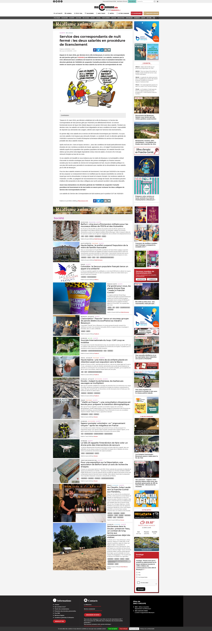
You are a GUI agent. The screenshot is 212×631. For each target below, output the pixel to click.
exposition (91, 478)
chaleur (122, 558)
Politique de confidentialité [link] (147, 628)
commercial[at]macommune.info (93, 610)
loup (105, 350)
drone (83, 453)
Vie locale (69, 33)
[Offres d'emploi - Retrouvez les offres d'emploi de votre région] (146, 154)
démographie (85, 414)
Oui (139, 572)
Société (62, 33)
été (113, 307)
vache (116, 564)
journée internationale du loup (95, 350)
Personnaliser (134, 629)
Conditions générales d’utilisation (64, 617)
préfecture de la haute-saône (106, 257)
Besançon (84, 316)
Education (92, 222)
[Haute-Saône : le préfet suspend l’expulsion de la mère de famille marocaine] (66, 249)
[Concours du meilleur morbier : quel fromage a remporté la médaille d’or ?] (146, 233)
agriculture (110, 558)
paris (114, 517)
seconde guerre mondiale (107, 478)
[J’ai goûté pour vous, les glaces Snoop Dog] (79, 289)
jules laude (127, 515)
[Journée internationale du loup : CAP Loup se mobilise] (66, 344)
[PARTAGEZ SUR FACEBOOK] (94, 50)
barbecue (84, 393)
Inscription (141, 279)
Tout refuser (123, 629)
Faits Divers (98, 379)
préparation (97, 236)
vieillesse (96, 414)
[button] (154, 1)
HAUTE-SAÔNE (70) (86, 243)
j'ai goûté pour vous (125, 307)
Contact (57, 604)
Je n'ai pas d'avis (142, 577)
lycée (86, 236)
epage (127, 558)
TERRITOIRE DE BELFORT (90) (89, 460)
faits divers (90, 393)
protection (110, 350)
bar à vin (110, 513)
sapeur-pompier (108, 433)
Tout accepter (112, 629)
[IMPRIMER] (109, 50)
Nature (90, 338)
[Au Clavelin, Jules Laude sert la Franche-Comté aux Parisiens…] (79, 491)
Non (139, 574)
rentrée (104, 236)
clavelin (122, 513)
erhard (109, 307)
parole (88, 331)
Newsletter (59, 621)
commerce (110, 515)
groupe (83, 331)
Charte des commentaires (62, 609)
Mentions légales (59, 615)
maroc (89, 257)
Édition (108, 10)
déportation (84, 478)
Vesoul (83, 357)
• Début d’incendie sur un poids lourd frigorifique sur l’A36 (144, 67)
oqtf (97, 257)
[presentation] (135, 426)
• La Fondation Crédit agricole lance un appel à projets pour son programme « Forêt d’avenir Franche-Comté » (146, 92)
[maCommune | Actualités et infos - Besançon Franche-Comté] (106, 7)
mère (94, 257)
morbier (110, 517)
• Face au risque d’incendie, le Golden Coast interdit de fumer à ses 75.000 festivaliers (146, 73)
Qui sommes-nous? (60, 606)
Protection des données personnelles (65, 611)
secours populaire (92, 277)
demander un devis (92, 615)
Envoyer (141, 589)
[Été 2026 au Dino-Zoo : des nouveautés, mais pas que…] (146, 291)
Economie (115, 485)
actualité (91, 316)
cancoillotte (116, 513)
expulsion (84, 257)
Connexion (152, 279)
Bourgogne (84, 222)
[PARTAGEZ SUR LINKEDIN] (102, 50)
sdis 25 (96, 453)
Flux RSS (57, 613)
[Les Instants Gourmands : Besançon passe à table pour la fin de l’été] (146, 444)
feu (82, 433)
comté (116, 515)
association (84, 350)
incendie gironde (89, 433)
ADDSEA (81, 57)
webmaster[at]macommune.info (93, 626)
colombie (84, 277)
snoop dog (110, 309)
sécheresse (97, 393)
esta (82, 236)
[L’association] (66, 322)
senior (91, 414)
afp (82, 372)
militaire (91, 236)
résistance (97, 478)
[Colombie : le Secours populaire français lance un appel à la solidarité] (66, 270)
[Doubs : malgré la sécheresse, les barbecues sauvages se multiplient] (66, 384)
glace (117, 307)
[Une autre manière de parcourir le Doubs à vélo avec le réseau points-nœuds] (146, 379)
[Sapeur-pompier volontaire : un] (66, 427)
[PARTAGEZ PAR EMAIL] (105, 50)
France (83, 264)
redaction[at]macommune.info (92, 606)
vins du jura (120, 517)
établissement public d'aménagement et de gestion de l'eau (117, 561)
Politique (95, 243)
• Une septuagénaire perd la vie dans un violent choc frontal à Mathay (146, 85)
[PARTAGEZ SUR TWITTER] (98, 50)
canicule (117, 558)
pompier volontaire (98, 433)
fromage (121, 515)
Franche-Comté (112, 284)
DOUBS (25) (84, 338)
